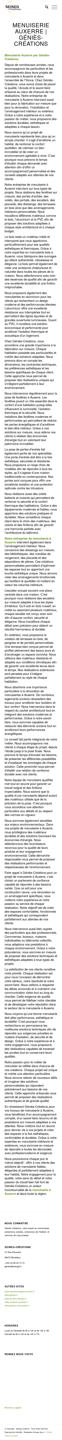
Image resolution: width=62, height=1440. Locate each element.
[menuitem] (45, 6)
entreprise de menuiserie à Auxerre (28, 540)
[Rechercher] (45, 6)
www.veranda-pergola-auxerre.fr (20, 1291)
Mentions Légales (13, 1407)
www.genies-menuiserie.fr (17, 1305)
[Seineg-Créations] (26, 6)
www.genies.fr (11, 1294)
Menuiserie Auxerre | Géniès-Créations (31, 34)
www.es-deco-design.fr (15, 1298)
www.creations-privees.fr (16, 1302)
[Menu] (52, 6)
